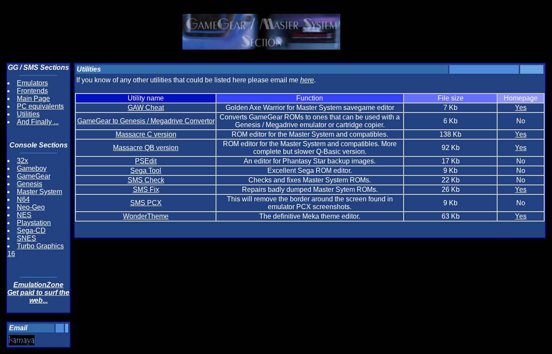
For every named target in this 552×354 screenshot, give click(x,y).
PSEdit (146, 161)
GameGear (33, 176)
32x (22, 160)
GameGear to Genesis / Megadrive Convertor (146, 121)
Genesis (29, 184)
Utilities (28, 114)
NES (24, 215)
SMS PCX (146, 203)
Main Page (33, 98)
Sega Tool (145, 170)
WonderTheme (146, 216)
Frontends (32, 90)
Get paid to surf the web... (38, 296)
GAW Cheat (146, 107)
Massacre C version (146, 134)
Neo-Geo (31, 207)
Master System (39, 191)
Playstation (34, 222)
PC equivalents (40, 106)
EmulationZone (38, 284)
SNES (26, 238)
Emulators (32, 83)
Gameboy (32, 168)
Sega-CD (31, 230)
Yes (521, 107)
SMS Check (146, 180)
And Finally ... (38, 121)
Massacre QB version (146, 147)
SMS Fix (146, 189)
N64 (23, 199)
